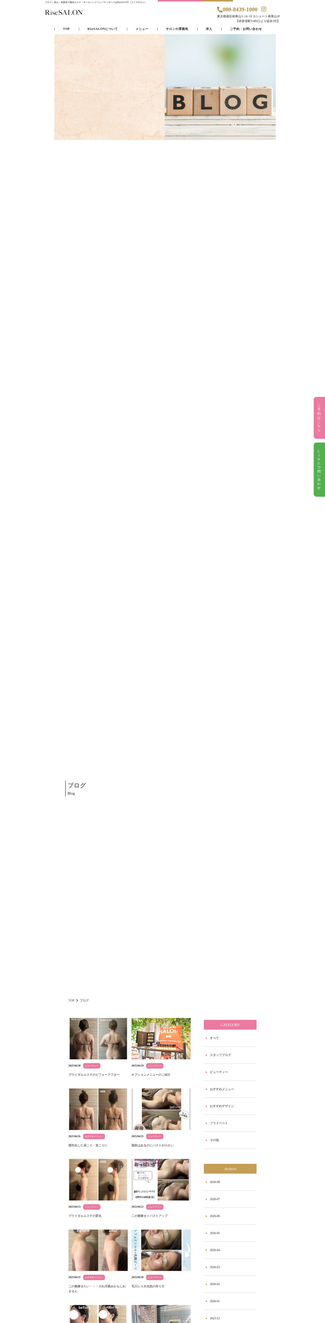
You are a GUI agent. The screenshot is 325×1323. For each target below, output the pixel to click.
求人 (209, 28)
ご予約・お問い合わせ (246, 28)
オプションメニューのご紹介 (151, 1074)
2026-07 (215, 1199)
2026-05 (215, 1233)
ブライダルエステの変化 (85, 1215)
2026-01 (215, 1301)
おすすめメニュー (222, 1089)
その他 (214, 1140)
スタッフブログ (220, 1055)
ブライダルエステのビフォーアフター (94, 1074)
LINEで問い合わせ (319, 469)
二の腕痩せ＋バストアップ (149, 1215)
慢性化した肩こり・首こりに (88, 1145)
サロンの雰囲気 (177, 28)
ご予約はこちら (319, 418)
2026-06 (215, 1216)
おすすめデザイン (222, 1106)
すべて (214, 1038)
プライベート (219, 1123)
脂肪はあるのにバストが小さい (152, 1145)
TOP (71, 1000)
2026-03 (215, 1267)
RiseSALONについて (102, 28)
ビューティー (219, 1072)
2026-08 (215, 1182)
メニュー (142, 28)
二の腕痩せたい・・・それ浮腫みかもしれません (97, 1289)
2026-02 (215, 1284)
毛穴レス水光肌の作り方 (148, 1286)
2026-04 (215, 1250)
